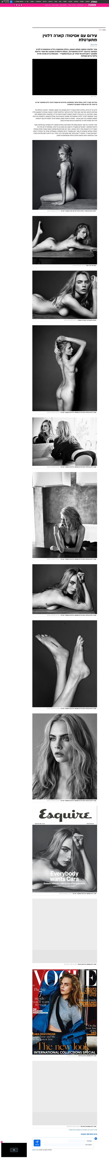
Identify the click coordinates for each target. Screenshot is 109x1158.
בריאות (50, 1)
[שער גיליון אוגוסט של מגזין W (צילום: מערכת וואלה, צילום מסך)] (64, 1094)
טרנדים (74, 5)
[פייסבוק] (14, 5)
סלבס (65, 1)
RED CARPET (63, 5)
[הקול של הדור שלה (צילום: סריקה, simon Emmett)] (64, 241)
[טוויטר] (17, 5)
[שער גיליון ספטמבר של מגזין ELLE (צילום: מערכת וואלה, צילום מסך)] (64, 932)
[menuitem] (87, 2)
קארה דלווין (94, 1130)
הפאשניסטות (80, 5)
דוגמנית (85, 1130)
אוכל (55, 1)
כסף (60, 1)
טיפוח (69, 5)
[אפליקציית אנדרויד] (21, 5)
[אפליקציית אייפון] (19, 5)
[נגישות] (2, 2)
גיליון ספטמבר (79, 1130)
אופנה (32, 1)
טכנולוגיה (38, 1)
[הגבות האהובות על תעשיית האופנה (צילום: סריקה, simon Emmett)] (64, 296)
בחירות (76, 1)
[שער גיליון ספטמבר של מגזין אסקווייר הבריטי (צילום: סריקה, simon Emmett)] (64, 850)
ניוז (85, 5)
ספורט (82, 1)
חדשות (88, 1)
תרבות (70, 1)
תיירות (44, 1)
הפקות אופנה (55, 5)
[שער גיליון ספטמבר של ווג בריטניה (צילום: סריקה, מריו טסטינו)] (64, 1013)
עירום (89, 1130)
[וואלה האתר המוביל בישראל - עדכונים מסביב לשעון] (94, 2)
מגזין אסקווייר (71, 1130)
